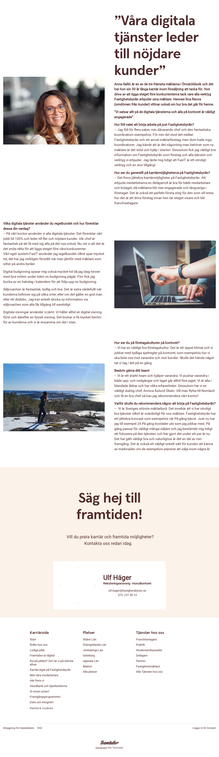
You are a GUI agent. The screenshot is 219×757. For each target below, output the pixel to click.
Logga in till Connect (204, 728)
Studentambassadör (149, 650)
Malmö (87, 666)
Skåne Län (89, 639)
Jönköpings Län (93, 650)
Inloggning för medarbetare (18, 728)
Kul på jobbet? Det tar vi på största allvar (51, 662)
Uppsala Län (91, 661)
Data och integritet (41, 702)
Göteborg (89, 655)
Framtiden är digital (42, 655)
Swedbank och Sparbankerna (48, 686)
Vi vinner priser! (39, 691)
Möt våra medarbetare (44, 675)
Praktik (140, 644)
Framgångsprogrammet (45, 696)
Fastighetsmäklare (148, 666)
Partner (141, 661)
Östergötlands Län (94, 644)
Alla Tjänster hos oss (149, 671)
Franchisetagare (146, 639)
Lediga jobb (37, 650)
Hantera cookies (41, 708)
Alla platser (90, 671)
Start (33, 639)
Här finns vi (37, 680)
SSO (39, 728)
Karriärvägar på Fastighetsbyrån (50, 669)
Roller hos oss (38, 644)
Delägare (142, 655)
